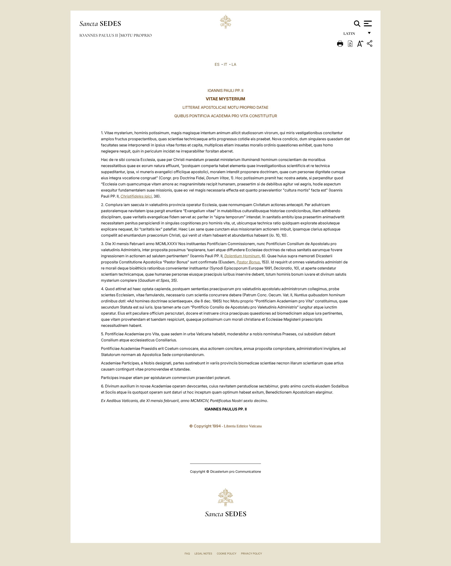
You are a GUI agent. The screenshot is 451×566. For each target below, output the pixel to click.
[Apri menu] (367, 23)
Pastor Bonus (248, 262)
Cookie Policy (226, 553)
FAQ (187, 553)
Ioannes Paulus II (99, 35)
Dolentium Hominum (242, 256)
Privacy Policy (251, 553)
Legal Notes (203, 553)
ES (217, 64)
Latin (354, 34)
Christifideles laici (136, 196)
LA (234, 64)
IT (225, 64)
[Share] (370, 44)
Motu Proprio (136, 35)
